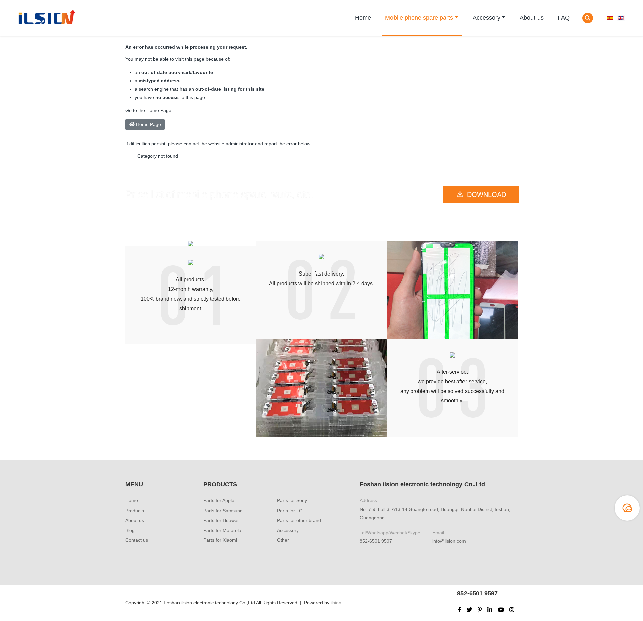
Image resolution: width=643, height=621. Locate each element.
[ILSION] (46, 18)
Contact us (136, 540)
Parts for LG (290, 510)
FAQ (564, 17)
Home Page (148, 124)
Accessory (486, 17)
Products (134, 510)
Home (363, 17)
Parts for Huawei (220, 520)
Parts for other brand (299, 520)
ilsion (336, 602)
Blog (130, 530)
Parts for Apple (218, 500)
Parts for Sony (292, 500)
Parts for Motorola (222, 530)
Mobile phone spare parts (419, 17)
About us (532, 17)
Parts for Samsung (223, 510)
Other (283, 540)
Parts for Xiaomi (220, 540)
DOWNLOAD (486, 194)
